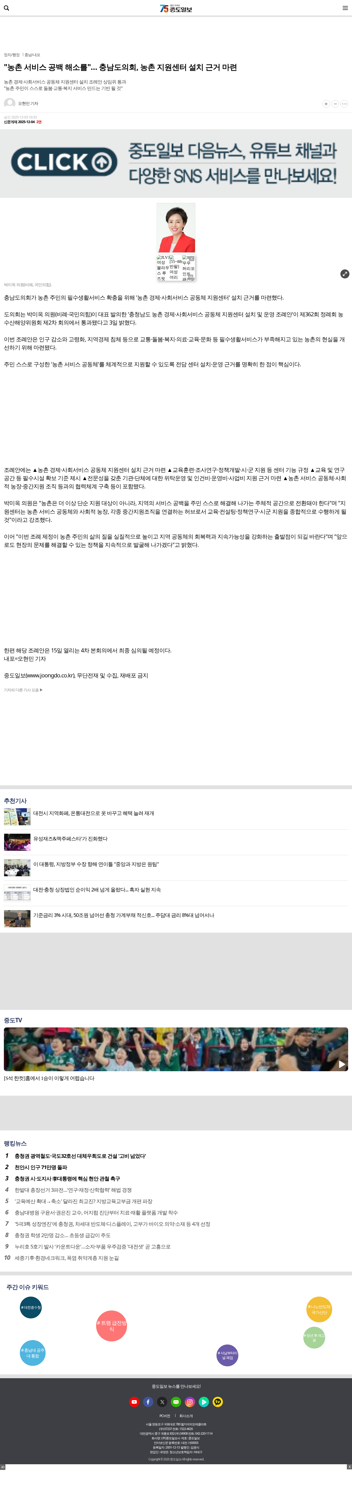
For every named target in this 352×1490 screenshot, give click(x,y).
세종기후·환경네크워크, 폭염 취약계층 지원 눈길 (67, 1257)
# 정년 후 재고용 (314, 1337)
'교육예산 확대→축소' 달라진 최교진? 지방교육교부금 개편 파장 (83, 1201)
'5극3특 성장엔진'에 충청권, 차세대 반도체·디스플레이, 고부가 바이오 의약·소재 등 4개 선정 (112, 1223)
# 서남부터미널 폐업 (227, 1355)
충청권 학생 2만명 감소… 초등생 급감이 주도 (63, 1235)
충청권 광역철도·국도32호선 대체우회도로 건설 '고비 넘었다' (80, 1155)
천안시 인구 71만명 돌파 (41, 1167)
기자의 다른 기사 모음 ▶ (23, 689)
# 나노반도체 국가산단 (319, 1309)
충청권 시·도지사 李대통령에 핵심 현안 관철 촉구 (67, 1178)
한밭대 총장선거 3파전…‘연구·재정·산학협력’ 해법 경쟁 (73, 1189)
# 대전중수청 (31, 1307)
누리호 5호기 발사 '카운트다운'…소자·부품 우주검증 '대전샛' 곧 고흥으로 (93, 1246)
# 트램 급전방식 (112, 1325)
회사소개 (186, 1415)
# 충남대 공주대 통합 (32, 1353)
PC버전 (165, 1415)
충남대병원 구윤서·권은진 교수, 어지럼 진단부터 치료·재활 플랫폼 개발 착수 (96, 1212)
